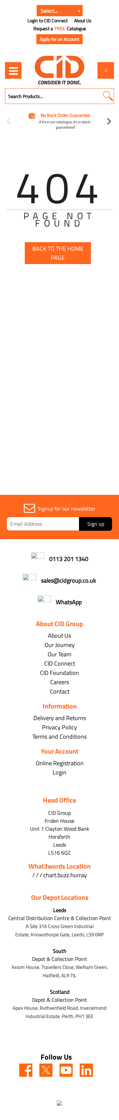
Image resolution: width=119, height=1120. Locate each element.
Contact (59, 691)
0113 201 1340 (68, 558)
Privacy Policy (59, 727)
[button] (108, 96)
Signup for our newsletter (67, 509)
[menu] (13, 70)
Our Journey (60, 644)
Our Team (59, 654)
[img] (25, 1070)
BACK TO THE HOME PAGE (58, 253)
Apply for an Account (59, 39)
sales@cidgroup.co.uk (68, 580)
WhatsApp (69, 602)
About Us (83, 20)
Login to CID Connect (47, 20)
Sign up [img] (95, 524)
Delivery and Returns (59, 717)
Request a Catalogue (59, 28)
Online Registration (60, 763)
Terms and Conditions (59, 736)
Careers (59, 682)
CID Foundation (59, 672)
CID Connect (59, 663)
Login (59, 772)
